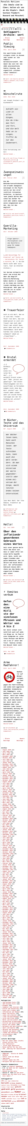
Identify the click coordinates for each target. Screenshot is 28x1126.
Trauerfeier (15, 310)
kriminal (22, 1094)
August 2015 (7, 898)
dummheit (19, 1083)
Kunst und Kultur (9, 1013)
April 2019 (6, 842)
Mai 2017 (6, 874)
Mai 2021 (6, 812)
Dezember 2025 (8, 756)
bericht (5, 1083)
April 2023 (6, 788)
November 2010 (8, 962)
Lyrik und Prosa (11, 158)
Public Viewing (9, 45)
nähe (14, 581)
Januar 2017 (7, 879)
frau (23, 1085)
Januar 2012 (7, 943)
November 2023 (8, 778)
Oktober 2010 (7, 964)
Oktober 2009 (7, 983)
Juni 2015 (6, 900)
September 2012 (8, 935)
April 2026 (6, 753)
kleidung (10, 1094)
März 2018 (6, 861)
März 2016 (6, 890)
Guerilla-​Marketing (11, 227)
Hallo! (8, 524)
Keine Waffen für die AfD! (12, 1047)
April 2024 (6, 772)
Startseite (5, 27)
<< (2, 29)
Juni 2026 (6, 751)
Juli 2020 (6, 823)
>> (20, 29)
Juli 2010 (6, 968)
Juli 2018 (6, 857)
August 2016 (7, 884)
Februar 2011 (7, 957)
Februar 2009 (7, 996)
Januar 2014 (7, 921)
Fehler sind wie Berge (11, 1057)
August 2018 (7, 855)
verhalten (24, 581)
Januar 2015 (7, 906)
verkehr (21, 729)
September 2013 (8, 924)
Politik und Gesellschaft (14, 213)
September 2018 (8, 853)
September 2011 (8, 949)
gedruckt (10, 299)
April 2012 (6, 941)
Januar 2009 (7, 997)
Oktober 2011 (7, 948)
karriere (4, 1094)
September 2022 (8, 796)
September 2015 (8, 897)
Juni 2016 (6, 885)
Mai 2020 (6, 825)
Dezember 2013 (8, 922)
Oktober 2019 (7, 833)
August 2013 (7, 925)
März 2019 (6, 844)
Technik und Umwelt (10, 1031)
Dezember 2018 (8, 849)
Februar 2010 (7, 976)
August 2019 (7, 836)
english (3, 1085)
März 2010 (6, 975)
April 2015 (6, 903)
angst (9, 1081)
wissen (20, 1101)
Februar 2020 (7, 828)
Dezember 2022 (8, 793)
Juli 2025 (6, 759)
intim (10, 581)
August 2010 (7, 967)
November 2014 (8, 909)
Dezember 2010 (8, 961)
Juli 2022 (6, 798)
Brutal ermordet (10, 359)
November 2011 (8, 946)
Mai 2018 (6, 860)
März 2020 (6, 826)
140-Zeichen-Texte (9, 1002)
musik (9, 1096)
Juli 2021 (6, 810)
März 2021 (6, 814)
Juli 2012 (6, 938)
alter (5, 1081)
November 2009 (8, 981)
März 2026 (6, 754)
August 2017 (7, 871)
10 (23, 49)
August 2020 (7, 821)
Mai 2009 (6, 991)
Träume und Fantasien (10, 1032)
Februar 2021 (7, 815)
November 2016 (8, 881)
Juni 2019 (6, 839)
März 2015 (6, 905)
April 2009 (6, 992)
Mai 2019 (6, 841)
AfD (2, 1081)
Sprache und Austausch (13, 580)
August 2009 (7, 986)
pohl (20, 299)
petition (15, 215)
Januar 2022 (7, 804)
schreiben (14, 514)
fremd (8, 1087)
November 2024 (8, 764)
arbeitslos (14, 1081)
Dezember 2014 (8, 908)
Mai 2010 (6, 972)
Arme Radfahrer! (11, 664)
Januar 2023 (7, 791)
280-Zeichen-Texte (9, 1004)
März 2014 (6, 919)
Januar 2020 (7, 829)
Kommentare (10, 348)
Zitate (13, 160)
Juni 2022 (6, 799)
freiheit (3, 1087)
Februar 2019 (7, 845)
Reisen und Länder (9, 1024)
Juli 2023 (6, 783)
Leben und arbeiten (10, 1015)
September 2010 (8, 965)
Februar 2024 (7, 774)
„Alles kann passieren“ (11, 1045)
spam (18, 581)
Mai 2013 (6, 929)
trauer (21, 80)
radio (24, 1096)
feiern (8, 1085)
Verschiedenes (10, 728)
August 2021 (7, 809)
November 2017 (8, 868)
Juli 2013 (6, 927)
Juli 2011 (6, 951)
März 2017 (6, 876)
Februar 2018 (7, 863)
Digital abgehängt (16, 1066)
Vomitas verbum (11, 593)
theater (15, 1098)
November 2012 (8, 933)
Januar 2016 (7, 892)
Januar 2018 (7, 865)
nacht (13, 1096)
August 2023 (7, 782)
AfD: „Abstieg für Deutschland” (14, 1048)
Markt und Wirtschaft (13, 298)
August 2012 (7, 936)
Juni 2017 (6, 873)
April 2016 (6, 889)
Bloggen (5, 1005)
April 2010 (6, 973)
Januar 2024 (7, 775)
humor (16, 299)
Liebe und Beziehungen (11, 1016)
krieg (16, 1094)
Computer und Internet (11, 1007)
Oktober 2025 (7, 758)
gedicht (15, 161)
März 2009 (6, 994)
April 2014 (6, 917)
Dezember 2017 (8, 866)
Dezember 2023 (8, 777)
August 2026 (7, 750)
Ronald (5, 1071)
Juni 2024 (6, 769)
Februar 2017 (7, 877)
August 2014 (7, 913)
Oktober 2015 (7, 895)
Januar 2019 (7, 847)
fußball (6, 80)
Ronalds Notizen (10, 1)
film (5, 299)
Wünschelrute (13, 93)
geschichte (20, 1089)
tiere (18, 1098)
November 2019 (8, 831)
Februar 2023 (7, 790)
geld (13, 1089)
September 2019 (8, 834)
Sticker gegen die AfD (11, 1060)
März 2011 (6, 956)
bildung (12, 1083)
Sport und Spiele (11, 79)
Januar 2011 (7, 959)
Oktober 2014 (7, 911)
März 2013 (6, 930)
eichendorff (8, 161)
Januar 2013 (7, 932)
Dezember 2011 (8, 945)
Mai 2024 (6, 770)
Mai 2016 (6, 887)
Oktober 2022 (7, 794)
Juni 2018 (6, 858)
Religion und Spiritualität (13, 1026)
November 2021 (8, 805)
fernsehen (14, 1085)
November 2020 (8, 818)
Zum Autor (13, 1071)
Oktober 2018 (7, 852)
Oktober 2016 (7, 882)
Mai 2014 (6, 916)
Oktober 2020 (7, 820)
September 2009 (8, 984)
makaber (12, 80)
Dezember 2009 (8, 980)
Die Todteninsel (8, 1044)
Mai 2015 (6, 901)
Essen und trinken (9, 1010)
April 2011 (6, 954)
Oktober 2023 (7, 780)
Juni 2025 (6, 761)
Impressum (6, 1058)
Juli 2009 (6, 988)
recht (21, 215)
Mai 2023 (6, 786)
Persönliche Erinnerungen (12, 1021)
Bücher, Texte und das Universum (14, 423)
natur (17, 1096)
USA (26, 1098)
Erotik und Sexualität (11, 1008)
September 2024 (8, 766)
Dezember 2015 (8, 893)
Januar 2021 (7, 817)
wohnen (3, 1103)
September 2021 (8, 807)
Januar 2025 (7, 762)
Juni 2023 (6, 785)
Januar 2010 (7, 978)
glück (12, 1092)
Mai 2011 (6, 952)
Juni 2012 (6, 940)
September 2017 (8, 869)
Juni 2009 (6, 989)
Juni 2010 (6, 970)
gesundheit (7, 215)
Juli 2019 (6, 837)
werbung (14, 1101)
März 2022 (6, 802)
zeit (24, 161)
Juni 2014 (6, 914)
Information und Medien (11, 1012)
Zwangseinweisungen (14, 173)
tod (17, 80)
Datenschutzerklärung (7, 1119)
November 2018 (8, 850)
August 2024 (7, 767)
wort (20, 161)
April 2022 (6, 801)
